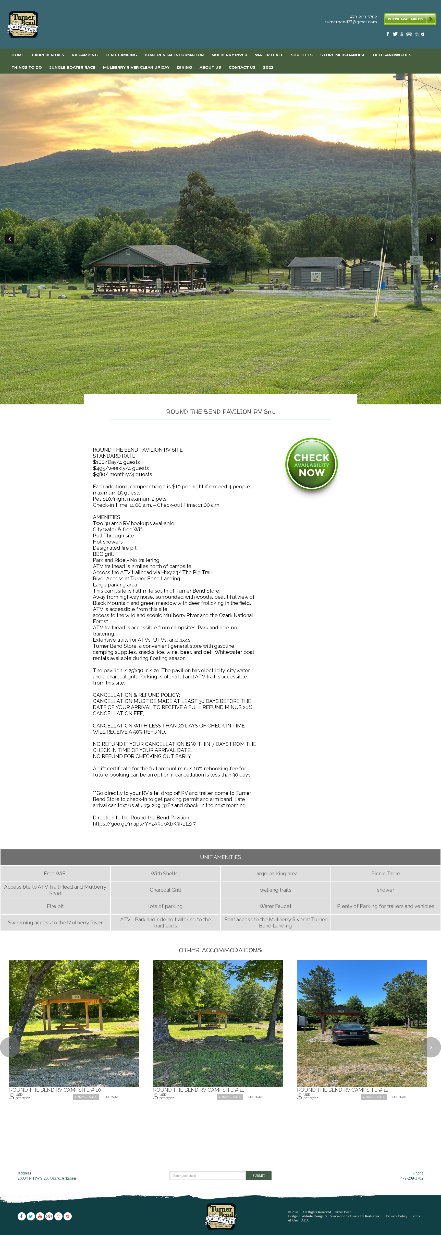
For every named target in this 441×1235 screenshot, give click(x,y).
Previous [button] (9, 239)
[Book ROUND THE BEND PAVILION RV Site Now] (311, 499)
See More (111, 1096)
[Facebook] (388, 35)
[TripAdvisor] (409, 35)
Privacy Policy (396, 1216)
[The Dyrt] (423, 35)
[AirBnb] (416, 35)
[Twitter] (395, 35)
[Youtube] (402, 35)
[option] (220, 239)
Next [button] (431, 239)
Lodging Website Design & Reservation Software (323, 1216)
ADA (305, 1220)
